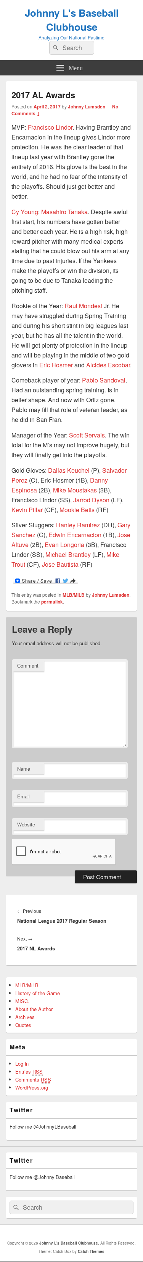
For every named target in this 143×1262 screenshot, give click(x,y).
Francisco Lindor (50, 127)
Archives (25, 1017)
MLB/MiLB (74, 594)
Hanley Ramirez (78, 524)
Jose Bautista (60, 564)
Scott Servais (87, 435)
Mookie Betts (77, 509)
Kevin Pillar (27, 509)
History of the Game (37, 993)
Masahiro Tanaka (64, 211)
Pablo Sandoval (103, 380)
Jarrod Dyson (91, 499)
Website (26, 824)
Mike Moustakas (75, 490)
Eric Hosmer (56, 365)
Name (23, 768)
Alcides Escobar (108, 365)
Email (23, 796)
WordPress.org (31, 1087)
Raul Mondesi (83, 305)
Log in (22, 1063)
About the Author (34, 1009)
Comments (33, 1079)
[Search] (55, 48)
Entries (29, 1071)
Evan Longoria (64, 544)
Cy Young (24, 211)
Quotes (23, 1024)
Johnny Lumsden (86, 106)
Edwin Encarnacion (74, 534)
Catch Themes (91, 1251)
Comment (28, 665)
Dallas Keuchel (69, 470)
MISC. (22, 1001)
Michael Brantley (68, 554)
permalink (52, 601)
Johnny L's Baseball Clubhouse (72, 20)
